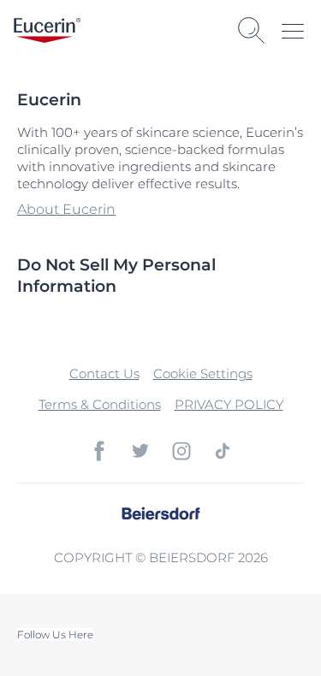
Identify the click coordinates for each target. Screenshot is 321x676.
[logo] (47, 30)
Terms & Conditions (100, 404)
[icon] (99, 451)
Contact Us (104, 373)
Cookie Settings (203, 373)
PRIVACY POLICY (229, 404)
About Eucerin (66, 209)
